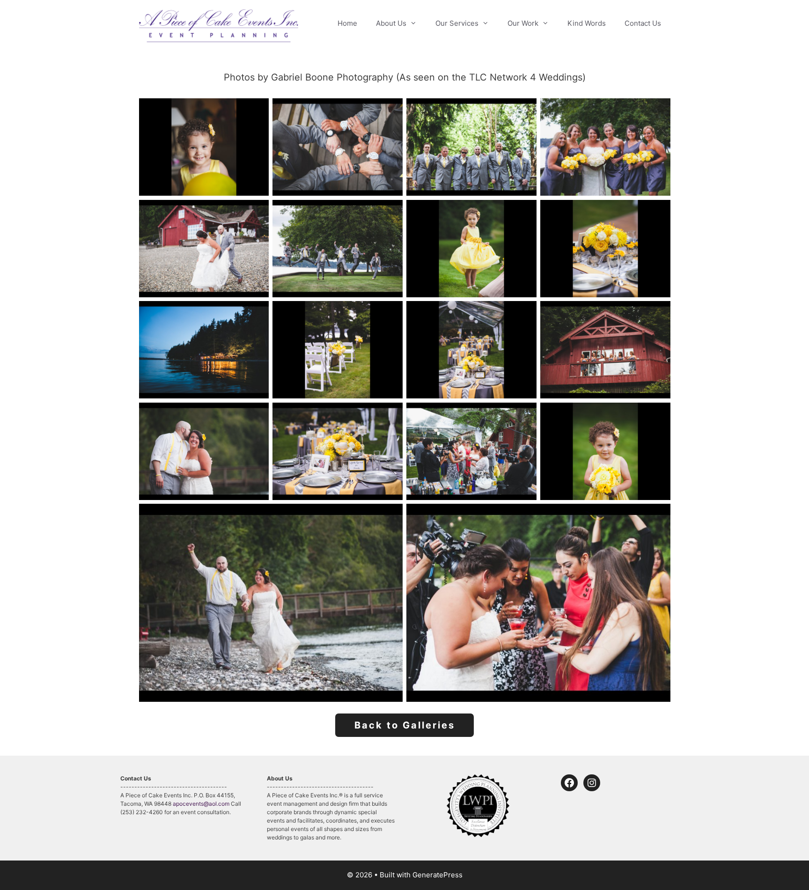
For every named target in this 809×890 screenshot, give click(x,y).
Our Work (522, 23)
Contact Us (643, 23)
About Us (391, 23)
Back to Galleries (404, 725)
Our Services (456, 23)
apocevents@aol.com (201, 803)
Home (347, 23)
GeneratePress (437, 874)
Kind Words (586, 23)
